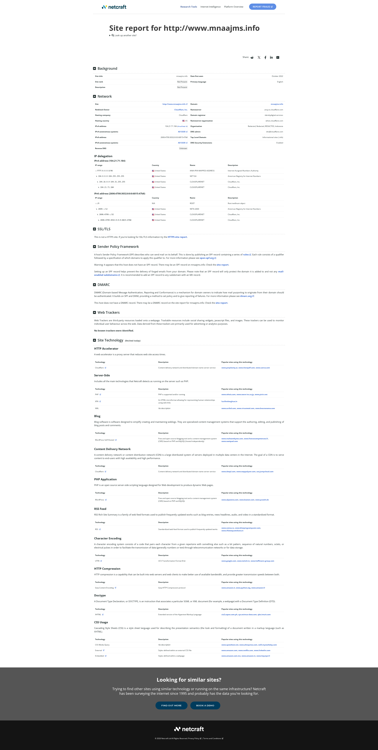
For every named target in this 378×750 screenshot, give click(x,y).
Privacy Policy (193, 738)
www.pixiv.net (261, 394)
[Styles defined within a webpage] (105, 656)
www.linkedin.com (262, 650)
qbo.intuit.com (264, 614)
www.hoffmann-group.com (262, 561)
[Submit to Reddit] (252, 57)
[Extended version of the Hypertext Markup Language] (102, 614)
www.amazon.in (249, 656)
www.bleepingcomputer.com (247, 528)
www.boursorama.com (265, 408)
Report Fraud (261, 6)
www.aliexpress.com (248, 645)
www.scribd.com (228, 408)
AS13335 (181, 131)
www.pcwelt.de (262, 499)
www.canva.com (263, 367)
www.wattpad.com (229, 441)
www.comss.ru (227, 528)
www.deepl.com (228, 471)
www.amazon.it (228, 588)
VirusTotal (181, 126)
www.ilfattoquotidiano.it (232, 530)
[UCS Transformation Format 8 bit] (101, 561)
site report (223, 264)
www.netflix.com (245, 650)
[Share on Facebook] (265, 57)
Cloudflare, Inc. (181, 109)
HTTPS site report (177, 236)
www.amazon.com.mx (231, 656)
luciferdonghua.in (229, 401)
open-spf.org (207, 257)
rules (246, 254)
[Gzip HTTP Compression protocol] (115, 588)
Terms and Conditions (212, 738)
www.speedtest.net (229, 645)
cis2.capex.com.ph (229, 614)
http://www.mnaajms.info (174, 104)
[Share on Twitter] (259, 57)
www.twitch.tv (243, 561)
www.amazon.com (229, 650)
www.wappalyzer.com (246, 471)
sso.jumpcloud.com (264, 471)
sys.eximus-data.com (247, 614)
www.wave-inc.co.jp (245, 394)
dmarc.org (246, 296)
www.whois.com (228, 394)
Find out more (171, 705)
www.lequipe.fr (263, 656)
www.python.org (243, 588)
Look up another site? (125, 35)
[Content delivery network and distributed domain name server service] (105, 367)
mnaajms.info (277, 104)
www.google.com (228, 561)
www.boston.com (246, 499)
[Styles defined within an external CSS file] (103, 650)
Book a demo (205, 705)
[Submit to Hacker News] (277, 57)
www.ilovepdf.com (246, 367)
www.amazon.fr (258, 588)
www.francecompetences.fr (256, 438)
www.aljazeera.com (229, 499)
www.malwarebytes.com (232, 438)
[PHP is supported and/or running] (100, 394)
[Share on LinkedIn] (271, 57)
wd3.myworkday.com (267, 645)
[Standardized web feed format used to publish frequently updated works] (100, 529)
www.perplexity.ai (229, 367)
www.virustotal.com (245, 408)
